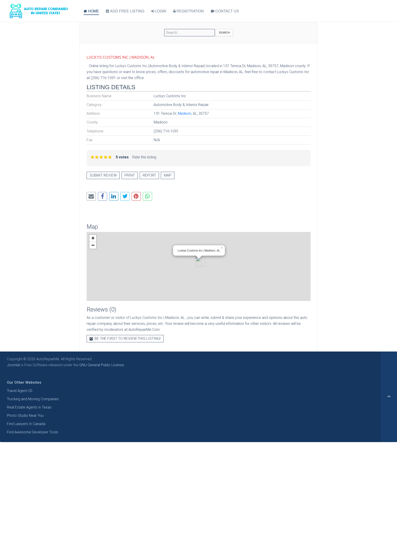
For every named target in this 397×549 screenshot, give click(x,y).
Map (167, 175)
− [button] (92, 245)
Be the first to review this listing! (127, 338)
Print (130, 175)
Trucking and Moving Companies (33, 399)
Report (149, 175)
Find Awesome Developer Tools (32, 432)
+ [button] (92, 238)
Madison (184, 113)
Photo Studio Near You (25, 415)
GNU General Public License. (102, 365)
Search (224, 32)
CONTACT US (226, 11)
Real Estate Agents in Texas (29, 407)
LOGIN (160, 11)
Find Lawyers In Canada (26, 424)
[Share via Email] (91, 196)
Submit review (103, 175)
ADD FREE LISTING (126, 11)
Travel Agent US (19, 391)
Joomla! (13, 365)
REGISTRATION (190, 11)
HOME (93, 11)
